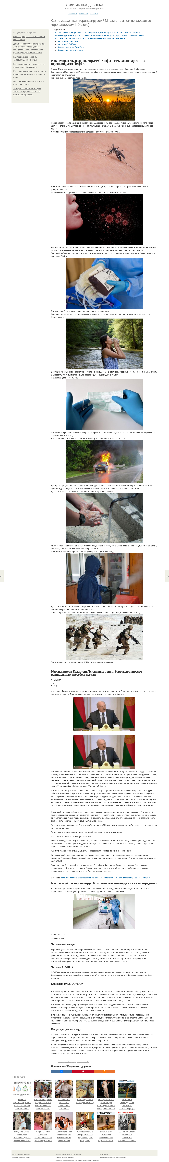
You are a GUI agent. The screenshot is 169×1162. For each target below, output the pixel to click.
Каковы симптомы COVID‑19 (71, 47)
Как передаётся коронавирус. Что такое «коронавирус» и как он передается (90, 38)
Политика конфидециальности (65, 1157)
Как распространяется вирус (71, 50)
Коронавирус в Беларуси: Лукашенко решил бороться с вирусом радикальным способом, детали (99, 35)
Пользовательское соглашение (71, 1154)
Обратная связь (103, 1154)
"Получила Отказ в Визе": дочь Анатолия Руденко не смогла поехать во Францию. (27, 92)
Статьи (94, 13)
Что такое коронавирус (68, 41)
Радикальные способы (81, 1062)
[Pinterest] (83, 1071)
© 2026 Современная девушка (21, 1154)
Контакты (58, 1154)
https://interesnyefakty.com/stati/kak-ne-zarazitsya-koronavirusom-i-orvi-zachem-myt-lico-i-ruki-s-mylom (105, 877)
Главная (72, 13)
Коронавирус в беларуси (66, 1062)
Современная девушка (84, 5)
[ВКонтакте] (61, 1071)
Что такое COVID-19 (67, 44)
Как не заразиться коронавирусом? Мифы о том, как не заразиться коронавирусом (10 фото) (97, 32)
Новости (83, 13)
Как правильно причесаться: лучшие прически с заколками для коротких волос (30, 74)
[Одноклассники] (104, 1071)
